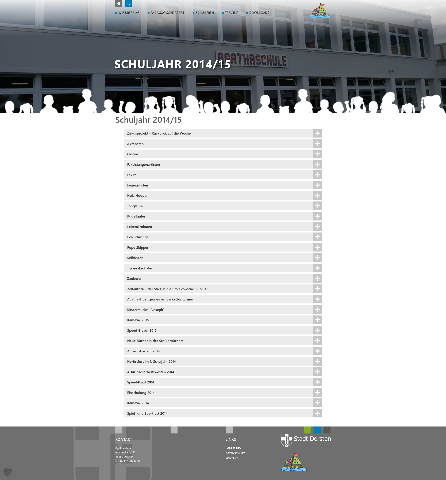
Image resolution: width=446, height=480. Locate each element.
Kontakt (232, 458)
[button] (118, 3)
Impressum (233, 448)
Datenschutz (235, 453)
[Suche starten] (128, 3)
